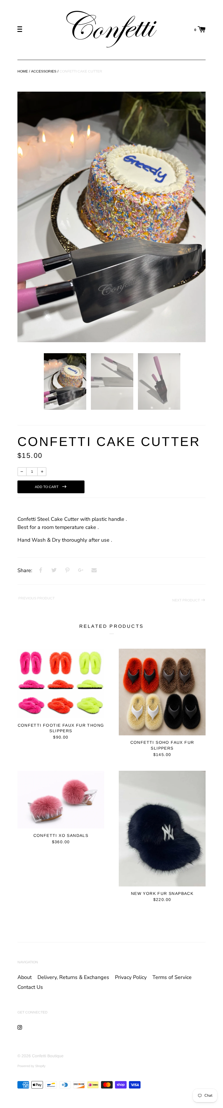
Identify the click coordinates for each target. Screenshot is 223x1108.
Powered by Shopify (31, 1066)
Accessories (43, 71)
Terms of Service (172, 977)
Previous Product (36, 598)
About (24, 977)
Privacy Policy (131, 977)
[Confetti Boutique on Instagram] (19, 1027)
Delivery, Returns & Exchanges (73, 977)
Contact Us (30, 987)
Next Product (186, 600)
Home (22, 71)
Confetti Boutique (48, 1055)
